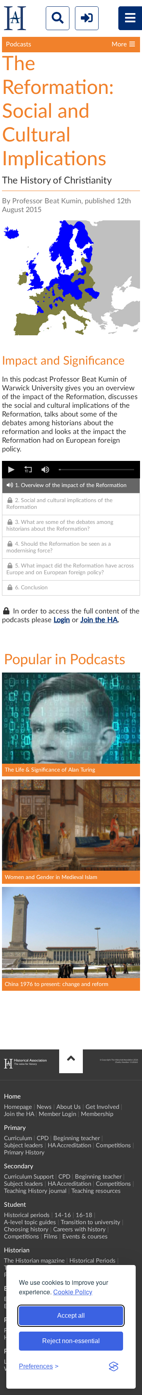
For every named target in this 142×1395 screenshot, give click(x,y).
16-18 (84, 1215)
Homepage (18, 1107)
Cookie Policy (72, 1291)
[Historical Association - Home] (25, 1066)
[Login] (87, 18)
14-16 (62, 1215)
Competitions (113, 1145)
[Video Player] (71, 469)
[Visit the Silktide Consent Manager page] (113, 1366)
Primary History (24, 1153)
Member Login (57, 1114)
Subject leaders (23, 1145)
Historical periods (27, 1215)
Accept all (71, 1315)
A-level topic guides (30, 1222)
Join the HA (99, 620)
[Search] (57, 18)
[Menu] (130, 18)
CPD (43, 1138)
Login (62, 620)
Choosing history (26, 1230)
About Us (68, 1107)
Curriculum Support (29, 1177)
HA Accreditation (69, 1145)
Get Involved (102, 1107)
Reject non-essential (71, 1341)
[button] (10, 469)
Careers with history (79, 1230)
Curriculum (18, 1138)
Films (51, 1237)
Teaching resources (96, 1191)
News (44, 1107)
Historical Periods (92, 1261)
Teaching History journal (35, 1191)
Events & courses (85, 1237)
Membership (97, 1114)
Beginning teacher (76, 1138)
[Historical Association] (15, 20)
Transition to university (90, 1222)
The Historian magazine (34, 1261)
